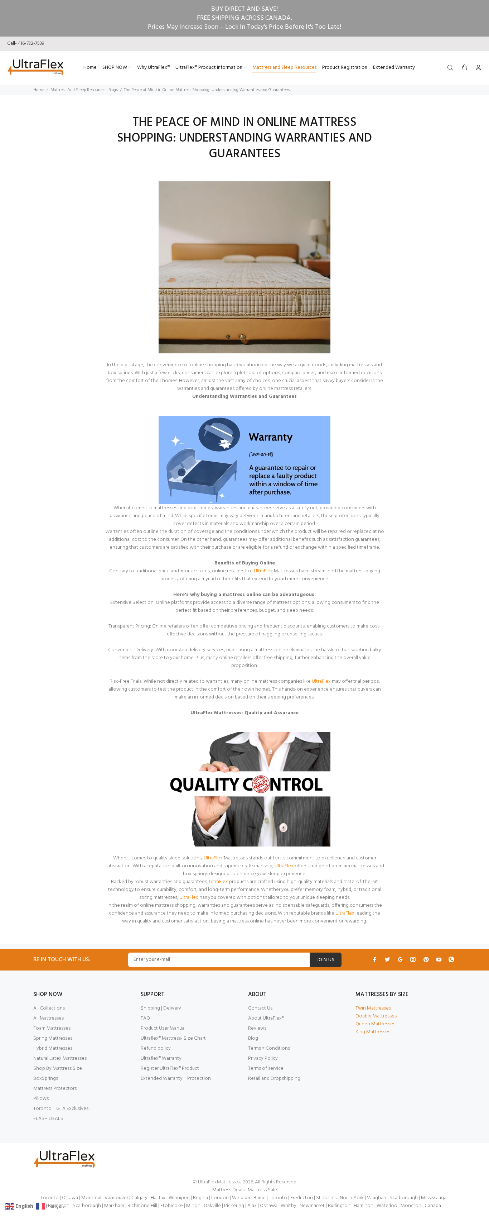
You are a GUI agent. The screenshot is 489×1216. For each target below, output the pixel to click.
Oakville (212, 1206)
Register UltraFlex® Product (170, 1068)
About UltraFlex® (266, 1018)
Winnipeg (179, 1198)
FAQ (145, 1018)
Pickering (234, 1206)
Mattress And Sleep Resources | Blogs (84, 90)
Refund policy (156, 1048)
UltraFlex (189, 897)
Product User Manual (163, 1028)
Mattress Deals (228, 1190)
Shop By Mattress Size (57, 1068)
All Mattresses (48, 1018)
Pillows (41, 1099)
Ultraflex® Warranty (161, 1058)
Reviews (257, 1028)
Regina (200, 1198)
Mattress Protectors (55, 1088)
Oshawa (268, 1206)
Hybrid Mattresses (52, 1048)
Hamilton (363, 1206)
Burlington (339, 1206)
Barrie (259, 1198)
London (220, 1198)
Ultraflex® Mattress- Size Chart (173, 1038)
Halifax (158, 1198)
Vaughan (376, 1198)
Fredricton (301, 1198)
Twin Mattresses (373, 1008)
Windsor (241, 1198)
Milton (193, 1206)
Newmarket (312, 1206)
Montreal (91, 1198)
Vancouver (116, 1198)
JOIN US (325, 960)
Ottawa (70, 1198)
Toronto (49, 1198)
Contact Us (260, 1008)
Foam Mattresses (52, 1028)
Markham (114, 1206)
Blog (253, 1038)
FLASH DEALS (48, 1119)
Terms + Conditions (269, 1048)
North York (352, 1198)
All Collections (49, 1008)
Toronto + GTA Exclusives (60, 1109)
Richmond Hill (142, 1206)
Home (38, 90)
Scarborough (403, 1198)
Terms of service (266, 1068)
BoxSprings (45, 1078)
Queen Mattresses (375, 1024)
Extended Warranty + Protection (176, 1078)
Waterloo (387, 1206)
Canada (433, 1206)
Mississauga (433, 1198)
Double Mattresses (376, 1016)
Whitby (288, 1206)
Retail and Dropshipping (274, 1078)
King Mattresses (372, 1032)
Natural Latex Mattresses (60, 1058)
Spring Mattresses (52, 1038)
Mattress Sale (262, 1190)
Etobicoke (171, 1206)
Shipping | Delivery (161, 1008)
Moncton (411, 1206)
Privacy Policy (263, 1058)
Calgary (139, 1198)
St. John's (326, 1198)
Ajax (252, 1206)
